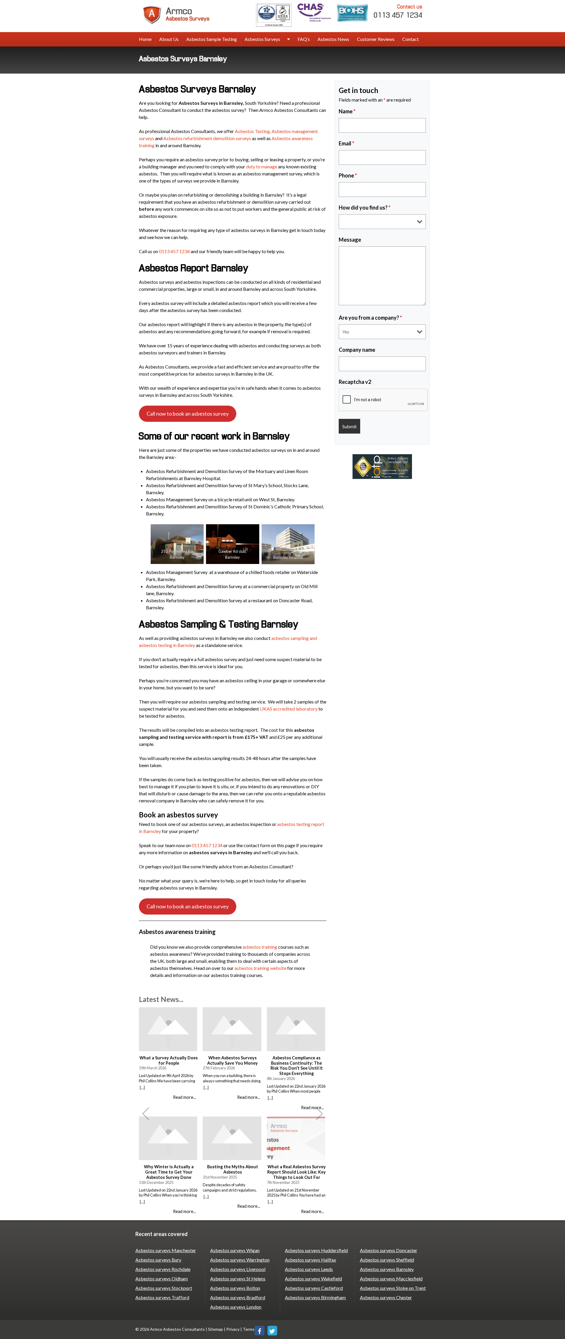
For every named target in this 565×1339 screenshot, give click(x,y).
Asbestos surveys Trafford (162, 1297)
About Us (169, 39)
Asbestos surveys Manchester (165, 1250)
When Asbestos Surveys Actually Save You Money (232, 1060)
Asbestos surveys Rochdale (162, 1269)
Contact (410, 39)
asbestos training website (260, 968)
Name (347, 111)
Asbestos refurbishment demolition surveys (207, 138)
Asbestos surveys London (235, 1307)
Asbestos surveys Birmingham (315, 1297)
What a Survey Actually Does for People (168, 1060)
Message (350, 239)
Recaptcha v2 (355, 382)
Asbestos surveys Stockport (163, 1288)
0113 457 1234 (398, 11)
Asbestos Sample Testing (211, 39)
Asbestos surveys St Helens (237, 1278)
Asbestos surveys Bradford (237, 1297)
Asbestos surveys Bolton (235, 1288)
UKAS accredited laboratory (289, 708)
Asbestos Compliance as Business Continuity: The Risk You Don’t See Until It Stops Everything (296, 1065)
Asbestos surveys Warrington (240, 1259)
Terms (249, 1329)
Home (145, 39)
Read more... (184, 1097)
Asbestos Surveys (262, 39)
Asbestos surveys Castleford (314, 1288)
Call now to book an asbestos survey (188, 413)
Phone (348, 175)
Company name (357, 349)
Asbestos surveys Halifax (310, 1259)
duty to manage (261, 166)
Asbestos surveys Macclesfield (391, 1278)
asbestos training (259, 947)
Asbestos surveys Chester (386, 1297)
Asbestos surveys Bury (158, 1259)
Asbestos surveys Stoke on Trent (393, 1288)
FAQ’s (304, 39)
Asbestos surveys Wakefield (313, 1278)
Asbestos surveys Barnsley (387, 1269)
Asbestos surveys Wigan (235, 1250)
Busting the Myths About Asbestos (232, 1169)
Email (346, 143)
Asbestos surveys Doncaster (388, 1250)
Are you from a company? (370, 317)
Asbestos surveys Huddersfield (316, 1250)
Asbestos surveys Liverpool (237, 1269)
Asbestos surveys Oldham (161, 1278)
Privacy (233, 1329)
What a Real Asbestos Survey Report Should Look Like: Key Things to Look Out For (296, 1171)
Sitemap (215, 1329)
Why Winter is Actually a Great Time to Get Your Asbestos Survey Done (169, 1171)
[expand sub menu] (288, 39)
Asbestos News (333, 39)
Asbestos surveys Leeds (309, 1269)
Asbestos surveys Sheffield (387, 1259)
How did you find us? (364, 207)
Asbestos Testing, (253, 131)
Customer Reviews (376, 39)
